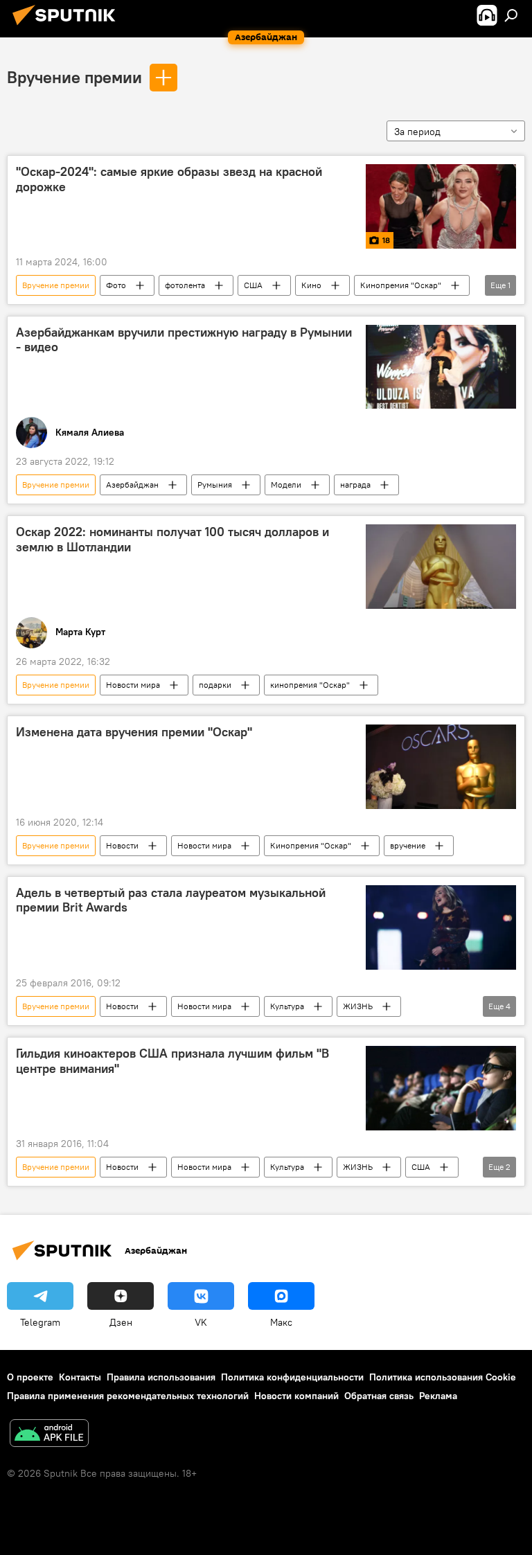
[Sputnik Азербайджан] (68, 27)
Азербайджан (132, 484)
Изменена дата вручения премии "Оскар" (134, 732)
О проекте (30, 1377)
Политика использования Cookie (442, 1377)
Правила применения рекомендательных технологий (128, 1395)
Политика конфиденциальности (292, 1377)
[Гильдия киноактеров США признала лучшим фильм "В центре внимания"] (441, 1088)
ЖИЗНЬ (358, 1006)
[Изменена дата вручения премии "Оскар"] (441, 767)
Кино (311, 285)
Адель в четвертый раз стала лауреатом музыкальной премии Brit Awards (171, 900)
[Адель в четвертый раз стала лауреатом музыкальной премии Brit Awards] (441, 927)
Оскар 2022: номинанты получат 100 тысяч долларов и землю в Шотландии (172, 539)
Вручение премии (74, 76)
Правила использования (161, 1377)
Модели (286, 484)
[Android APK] (49, 1434)
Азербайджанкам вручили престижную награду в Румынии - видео (184, 340)
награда (355, 484)
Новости (122, 845)
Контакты (80, 1377)
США (253, 285)
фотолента (185, 285)
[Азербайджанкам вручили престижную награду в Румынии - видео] (441, 367)
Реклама (438, 1395)
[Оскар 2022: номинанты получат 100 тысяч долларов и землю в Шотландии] (441, 566)
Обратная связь (379, 1395)
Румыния (214, 484)
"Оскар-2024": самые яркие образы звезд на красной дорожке (169, 179)
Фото (116, 285)
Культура (287, 1006)
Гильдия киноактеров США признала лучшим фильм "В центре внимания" (172, 1061)
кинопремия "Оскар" (310, 684)
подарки (215, 684)
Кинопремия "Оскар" (400, 285)
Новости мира (133, 684)
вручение (407, 845)
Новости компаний (296, 1395)
